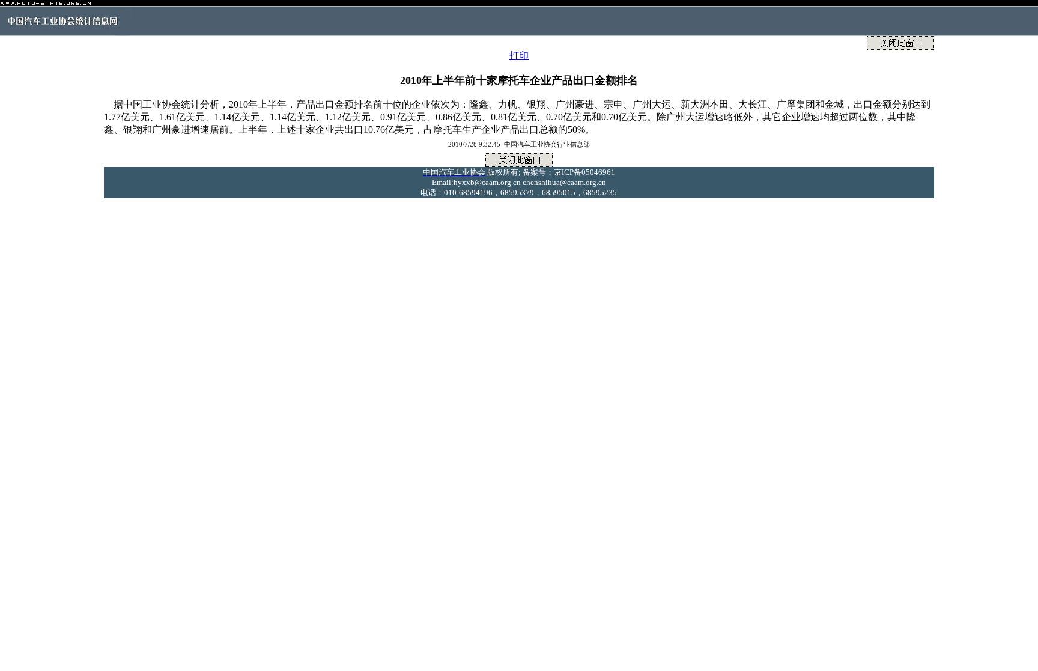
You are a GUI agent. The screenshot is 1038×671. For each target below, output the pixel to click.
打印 (519, 55)
